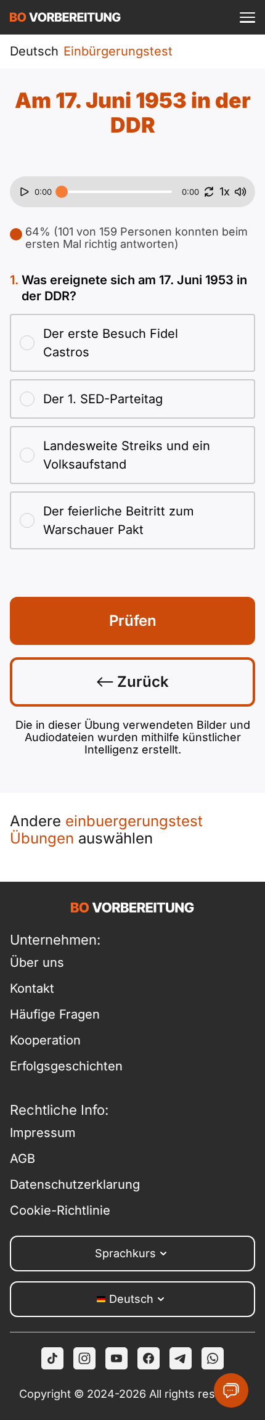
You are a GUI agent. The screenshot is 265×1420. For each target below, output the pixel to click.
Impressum (43, 1132)
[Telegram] (180, 1358)
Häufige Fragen (55, 1014)
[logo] (65, 17)
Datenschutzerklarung (71, 1184)
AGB (22, 1158)
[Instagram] (84, 1358)
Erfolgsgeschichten (66, 1066)
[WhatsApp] (213, 1358)
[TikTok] (52, 1358)
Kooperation (45, 1040)
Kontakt (32, 988)
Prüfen (133, 621)
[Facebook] (148, 1358)
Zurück (141, 682)
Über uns (37, 962)
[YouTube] (116, 1358)
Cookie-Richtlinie (60, 1210)
